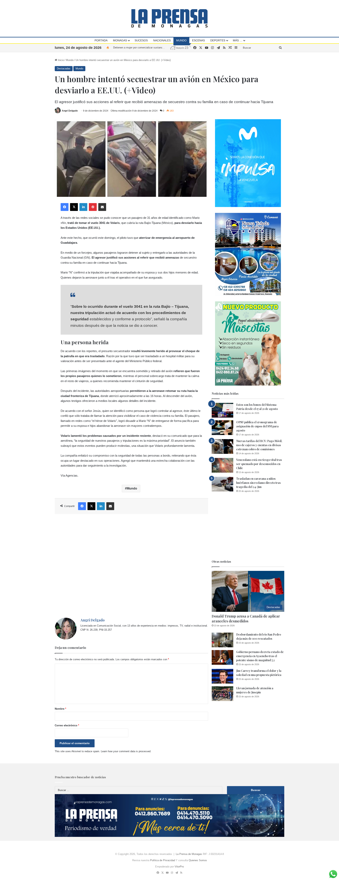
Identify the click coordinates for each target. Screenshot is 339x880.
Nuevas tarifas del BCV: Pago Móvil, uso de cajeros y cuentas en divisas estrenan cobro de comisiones (259, 445)
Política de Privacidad (162, 860)
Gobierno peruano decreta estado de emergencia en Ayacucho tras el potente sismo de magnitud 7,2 (260, 656)
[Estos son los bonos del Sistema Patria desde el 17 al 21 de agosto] (222, 410)
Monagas (120, 40)
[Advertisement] (131, 566)
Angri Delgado (70, 110)
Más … (237, 40)
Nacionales (162, 40)
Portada (101, 40)
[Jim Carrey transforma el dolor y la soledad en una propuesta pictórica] (222, 676)
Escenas (198, 40)
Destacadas (63, 68)
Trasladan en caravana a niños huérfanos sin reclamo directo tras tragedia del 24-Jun (258, 483)
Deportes (217, 40)
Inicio (60, 60)
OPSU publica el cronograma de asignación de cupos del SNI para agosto (257, 426)
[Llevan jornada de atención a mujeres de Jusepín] (222, 693)
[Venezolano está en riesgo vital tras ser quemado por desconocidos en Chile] (222, 465)
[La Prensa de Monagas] (169, 18)
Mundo (181, 40)
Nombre (60, 708)
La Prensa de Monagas (189, 854)
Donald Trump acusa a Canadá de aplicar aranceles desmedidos (246, 618)
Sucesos (141, 40)
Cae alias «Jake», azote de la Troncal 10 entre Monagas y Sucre (150, 47)
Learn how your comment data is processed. (126, 751)
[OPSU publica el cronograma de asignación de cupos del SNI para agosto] (222, 427)
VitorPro (179, 866)
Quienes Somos (198, 860)
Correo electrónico (67, 725)
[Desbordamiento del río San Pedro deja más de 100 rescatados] (222, 640)
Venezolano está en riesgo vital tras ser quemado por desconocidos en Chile (259, 464)
